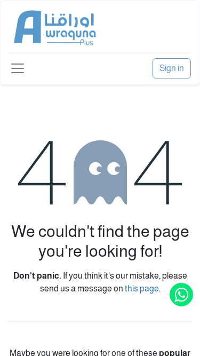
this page (142, 288)
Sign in (171, 68)
